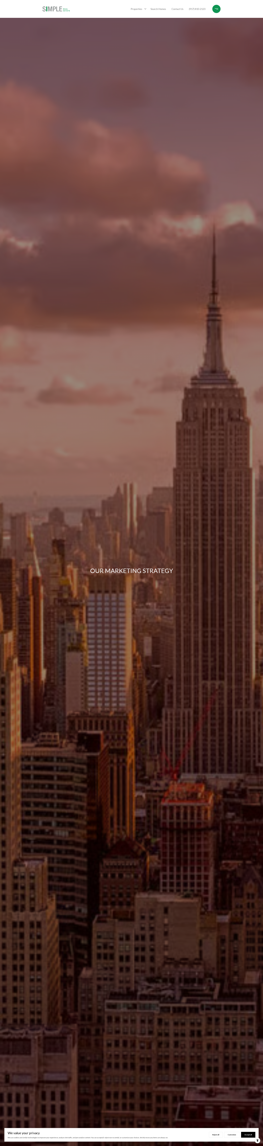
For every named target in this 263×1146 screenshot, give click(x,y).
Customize (232, 1135)
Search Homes (158, 8)
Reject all (215, 1135)
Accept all (248, 1135)
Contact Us (177, 8)
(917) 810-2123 (197, 8)
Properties (136, 8)
